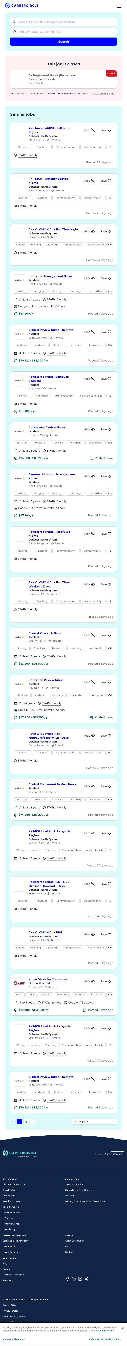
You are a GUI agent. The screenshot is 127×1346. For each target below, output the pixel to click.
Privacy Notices (10, 1311)
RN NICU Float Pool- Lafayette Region (50, 833)
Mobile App (9, 1229)
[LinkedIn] (80, 1279)
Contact (117, 1154)
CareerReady (9, 1246)
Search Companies (12, 1201)
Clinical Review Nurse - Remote (51, 330)
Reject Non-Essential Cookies (105, 1339)
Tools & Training (11, 1207)
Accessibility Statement (14, 1316)
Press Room (9, 1280)
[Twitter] (86, 1279)
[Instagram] (73, 1279)
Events (6, 1269)
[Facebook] (67, 1279)
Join (107, 1154)
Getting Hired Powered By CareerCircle (85, 1201)
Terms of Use (9, 1305)
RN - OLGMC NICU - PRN (45, 932)
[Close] (123, 1328)
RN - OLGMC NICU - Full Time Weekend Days (49, 584)
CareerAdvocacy (11, 1252)
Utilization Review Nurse (46, 680)
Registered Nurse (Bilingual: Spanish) (49, 378)
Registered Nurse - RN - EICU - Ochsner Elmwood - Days (50, 884)
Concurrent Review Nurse (47, 427)
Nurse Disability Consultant (48, 979)
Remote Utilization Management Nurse (52, 476)
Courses (8, 1218)
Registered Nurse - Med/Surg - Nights (50, 534)
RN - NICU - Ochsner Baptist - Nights (49, 180)
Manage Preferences (13, 1322)
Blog (5, 1263)
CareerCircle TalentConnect (79, 1190)
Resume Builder (12, 1212)
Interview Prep (11, 1224)
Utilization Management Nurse (50, 276)
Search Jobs (9, 1190)
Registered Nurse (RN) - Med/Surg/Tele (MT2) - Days (49, 735)
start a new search (104, 93)
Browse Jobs (9, 1195)
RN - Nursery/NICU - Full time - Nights (50, 130)
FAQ (67, 1246)
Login (98, 1154)
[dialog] (63, 1334)
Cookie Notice (106, 1330)
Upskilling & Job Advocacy (15, 1241)
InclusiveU (70, 1195)
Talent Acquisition (74, 1184)
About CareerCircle (75, 1241)
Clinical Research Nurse (45, 633)
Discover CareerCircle (14, 1184)
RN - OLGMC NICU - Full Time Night (53, 229)
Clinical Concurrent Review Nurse (52, 784)
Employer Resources (13, 1274)
